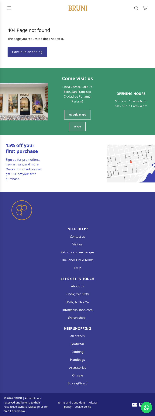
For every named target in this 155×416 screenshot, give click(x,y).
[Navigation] (9, 7)
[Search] (136, 7)
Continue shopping (27, 52)
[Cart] (145, 7)
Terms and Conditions (71, 402)
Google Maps (77, 114)
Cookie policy (82, 406)
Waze (77, 126)
